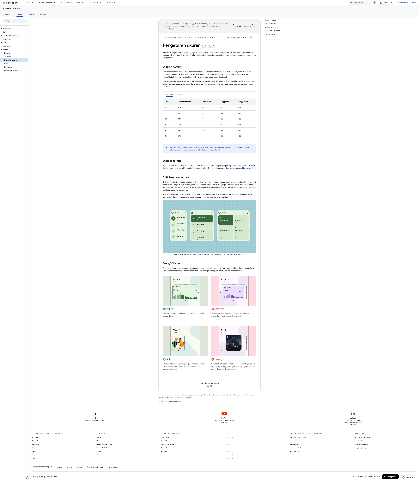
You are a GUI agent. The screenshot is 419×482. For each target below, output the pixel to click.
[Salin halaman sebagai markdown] (210, 45)
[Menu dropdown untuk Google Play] (101, 2)
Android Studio (402, 3)
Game (98, 437)
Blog (111, 3)
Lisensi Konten (218, 395)
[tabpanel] (209, 119)
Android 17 (229, 437)
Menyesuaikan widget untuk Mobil (243, 168)
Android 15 (229, 444)
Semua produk (112, 467)
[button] (14, 28)
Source (34, 448)
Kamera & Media (102, 448)
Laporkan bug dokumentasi (364, 441)
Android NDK (294, 451)
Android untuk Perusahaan (41, 441)
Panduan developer (296, 441)
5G (97, 455)
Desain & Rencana (46, 3)
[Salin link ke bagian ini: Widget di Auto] (183, 161)
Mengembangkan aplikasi (71, 3)
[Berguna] (251, 37)
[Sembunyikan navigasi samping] (26, 478)
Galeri (31, 14)
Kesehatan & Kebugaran (104, 444)
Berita (34, 451)
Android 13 (229, 451)
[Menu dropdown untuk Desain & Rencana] (56, 2)
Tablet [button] (180, 94)
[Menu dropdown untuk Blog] (115, 2)
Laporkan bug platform (362, 437)
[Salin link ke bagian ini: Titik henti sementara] (192, 177)
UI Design (7, 9)
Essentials (27, 3)
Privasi (98, 451)
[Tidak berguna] (254, 37)
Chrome (69, 467)
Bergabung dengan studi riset (365, 448)
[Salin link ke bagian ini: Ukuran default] (183, 67)
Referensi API (294, 444)
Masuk (414, 3)
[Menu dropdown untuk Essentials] (34, 2)
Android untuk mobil (168, 448)
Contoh (43, 14)
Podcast (35, 458)
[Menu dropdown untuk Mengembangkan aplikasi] (83, 2)
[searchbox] (15, 21)
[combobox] (360, 3)
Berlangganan (390, 477)
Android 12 (229, 455)
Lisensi (41, 477)
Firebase (79, 467)
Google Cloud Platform (95, 467)
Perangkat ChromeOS (168, 444)
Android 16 (229, 441)
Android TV (165, 451)
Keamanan (35, 444)
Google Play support (361, 444)
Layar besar (165, 437)
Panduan (19, 14)
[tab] (169, 94)
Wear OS (164, 441)
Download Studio (296, 448)
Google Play (93, 3)
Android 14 (229, 448)
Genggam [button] (169, 94)
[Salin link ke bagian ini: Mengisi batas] (182, 263)
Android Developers (169, 37)
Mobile (18, 9)
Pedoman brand (51, 477)
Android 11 (229, 458)
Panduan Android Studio (298, 437)
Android (35, 437)
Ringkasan (6, 14)
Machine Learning (102, 441)
